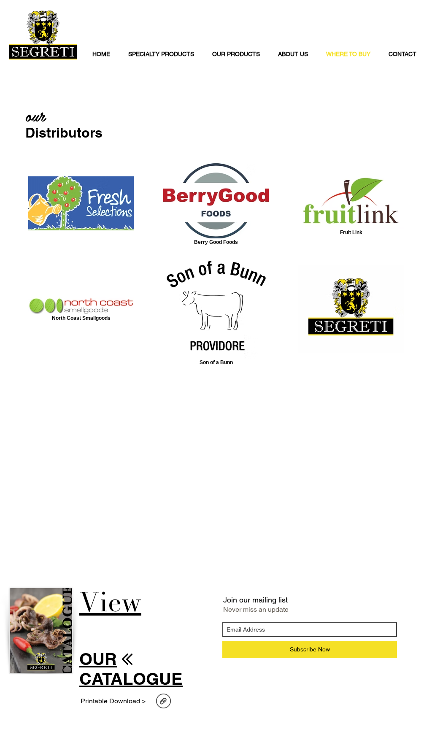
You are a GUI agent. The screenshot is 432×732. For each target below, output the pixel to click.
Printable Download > (113, 701)
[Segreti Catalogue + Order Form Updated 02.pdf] (163, 702)
